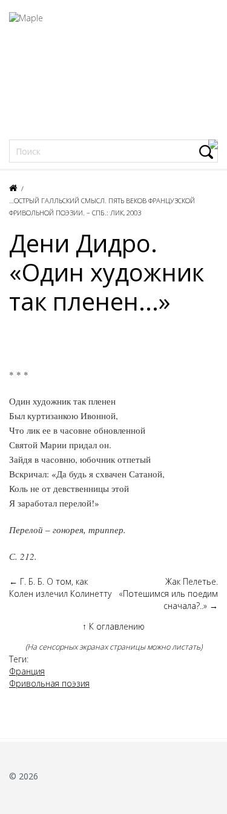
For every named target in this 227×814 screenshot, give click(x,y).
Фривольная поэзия (49, 683)
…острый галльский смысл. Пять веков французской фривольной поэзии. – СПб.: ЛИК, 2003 (102, 206)
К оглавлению (113, 626)
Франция (27, 671)
